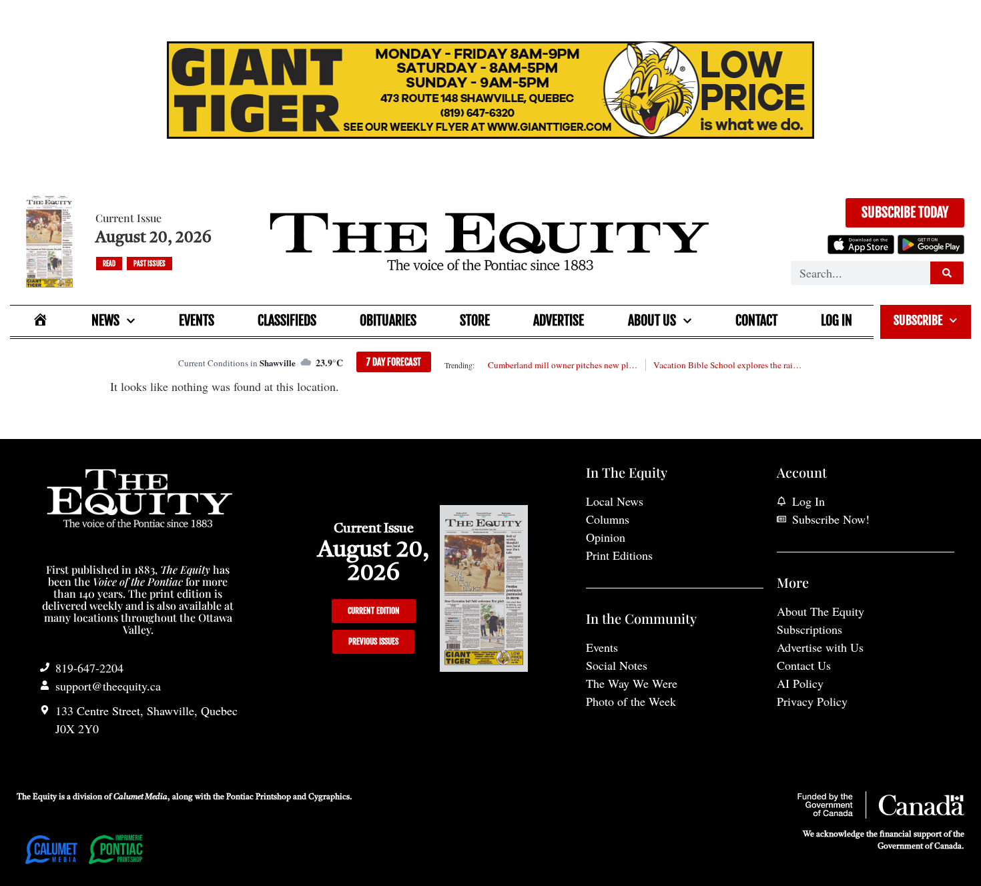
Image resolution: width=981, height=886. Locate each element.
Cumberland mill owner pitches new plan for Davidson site (562, 365)
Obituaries (388, 320)
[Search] (947, 273)
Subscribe (918, 320)
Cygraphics (329, 797)
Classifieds (287, 320)
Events (196, 320)
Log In (836, 320)
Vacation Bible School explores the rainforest (728, 365)
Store (475, 320)
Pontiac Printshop (258, 797)
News (105, 320)
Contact (756, 320)
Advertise (558, 320)
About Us (652, 320)
